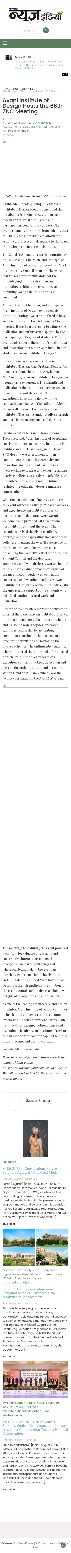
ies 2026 (8, 1407)
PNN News (8, 131)
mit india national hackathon (22, 1411)
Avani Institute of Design (16, 126)
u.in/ (40, 1049)
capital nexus (36, 1403)
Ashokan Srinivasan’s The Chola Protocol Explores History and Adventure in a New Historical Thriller (39, 65)
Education (54, 126)
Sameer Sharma (38, 1100)
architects (27, 122)
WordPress (25, 1543)
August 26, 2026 (13, 1440)
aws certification (14, 1403)
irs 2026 (20, 1407)
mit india (32, 1407)
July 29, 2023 (11, 118)
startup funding (13, 1415)
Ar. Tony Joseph (11, 122)
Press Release (21, 131)
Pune (46, 1411)
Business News (39, 126)
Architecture (43, 122)
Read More (9, 1489)
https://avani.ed (26, 1049)
